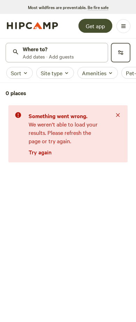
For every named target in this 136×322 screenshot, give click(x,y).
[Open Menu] (123, 26)
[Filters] (120, 52)
